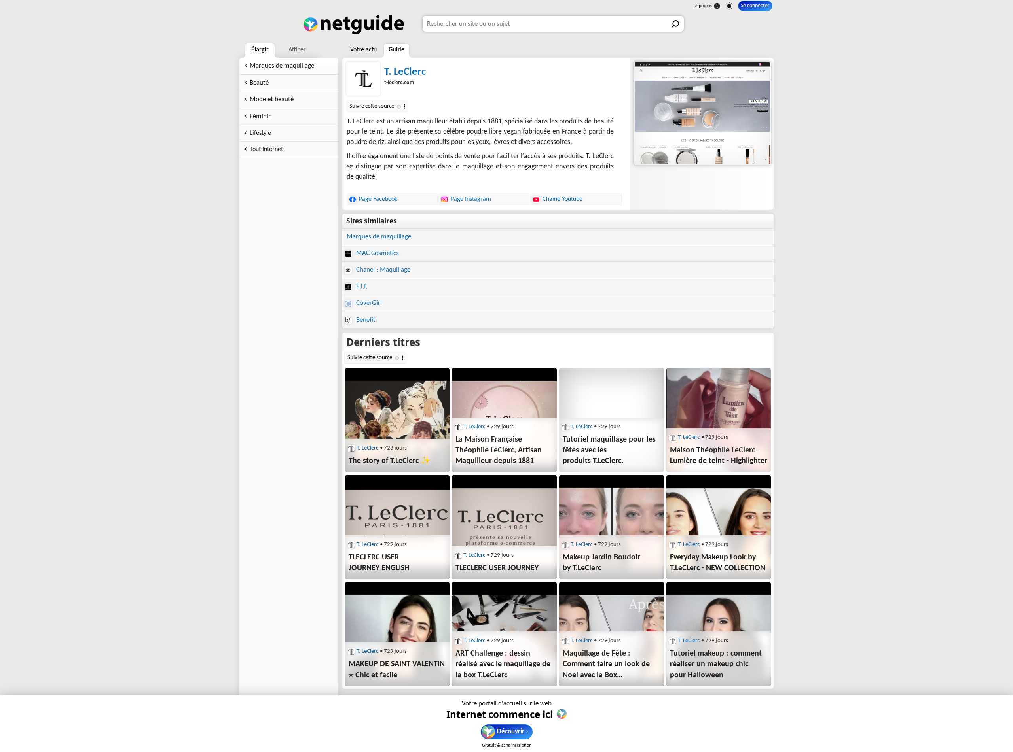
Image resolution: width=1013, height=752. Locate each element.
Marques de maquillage (282, 65)
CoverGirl (368, 303)
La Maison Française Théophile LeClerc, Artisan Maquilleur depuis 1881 (498, 450)
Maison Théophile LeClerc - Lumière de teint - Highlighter (718, 455)
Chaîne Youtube (562, 199)
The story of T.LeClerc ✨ (390, 461)
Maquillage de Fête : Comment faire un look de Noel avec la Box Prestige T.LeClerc (606, 665)
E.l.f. (361, 286)
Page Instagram (471, 199)
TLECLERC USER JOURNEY (497, 568)
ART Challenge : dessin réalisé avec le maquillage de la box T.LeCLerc (502, 664)
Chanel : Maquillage (382, 269)
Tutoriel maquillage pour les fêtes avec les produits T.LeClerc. (609, 450)
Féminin (261, 116)
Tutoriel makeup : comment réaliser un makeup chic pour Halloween (716, 664)
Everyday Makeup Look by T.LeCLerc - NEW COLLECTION (717, 563)
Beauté (259, 82)
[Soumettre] (676, 24)
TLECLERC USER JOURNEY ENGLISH (379, 563)
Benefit (365, 320)
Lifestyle (260, 133)
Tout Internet (266, 149)
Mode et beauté (272, 99)
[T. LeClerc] (702, 113)
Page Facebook (378, 199)
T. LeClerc (405, 72)
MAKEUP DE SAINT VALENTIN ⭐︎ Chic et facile (397, 669)
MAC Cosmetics (377, 253)
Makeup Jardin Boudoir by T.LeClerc (601, 563)
